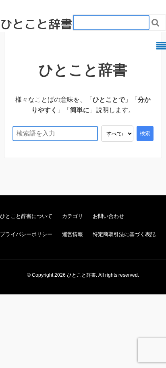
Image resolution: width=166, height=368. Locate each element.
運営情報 (72, 234)
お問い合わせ (108, 216)
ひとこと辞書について (26, 216)
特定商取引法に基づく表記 (124, 234)
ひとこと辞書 (36, 24)
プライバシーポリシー (26, 234)
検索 (145, 133)
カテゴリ (72, 216)
